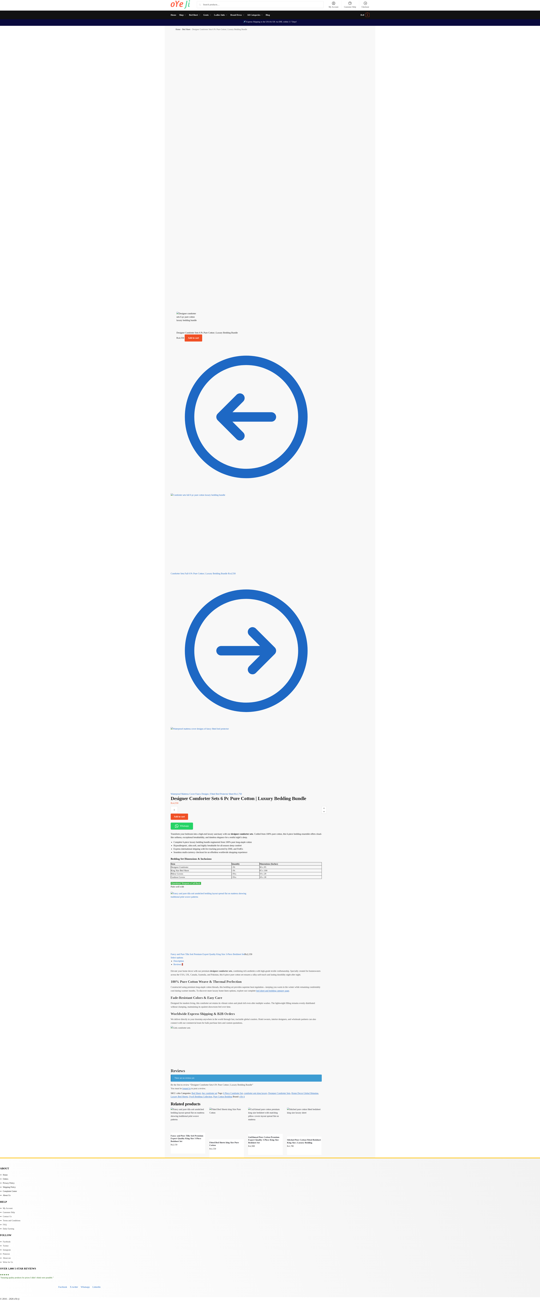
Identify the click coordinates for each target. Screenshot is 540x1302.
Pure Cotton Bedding (222, 1096)
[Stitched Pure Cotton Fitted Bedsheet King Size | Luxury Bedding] (304, 1122)
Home (178, 29)
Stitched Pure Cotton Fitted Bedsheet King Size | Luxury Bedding (304, 1141)
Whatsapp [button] (184, 826)
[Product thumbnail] (246, 922)
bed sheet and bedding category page (272, 991)
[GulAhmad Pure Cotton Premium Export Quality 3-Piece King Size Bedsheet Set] (265, 1121)
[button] (365, 15)
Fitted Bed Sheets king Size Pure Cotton (224, 1143)
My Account (333, 7)
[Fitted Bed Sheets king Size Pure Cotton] (226, 1123)
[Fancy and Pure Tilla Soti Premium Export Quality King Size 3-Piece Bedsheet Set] (188, 1120)
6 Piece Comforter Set (233, 1093)
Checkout (365, 7)
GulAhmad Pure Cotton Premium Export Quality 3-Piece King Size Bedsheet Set (263, 1140)
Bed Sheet (186, 29)
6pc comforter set (209, 1093)
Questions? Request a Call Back (186, 883)
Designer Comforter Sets (279, 1093)
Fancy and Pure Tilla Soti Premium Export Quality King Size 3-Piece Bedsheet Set (208, 954)
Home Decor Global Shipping (304, 1093)
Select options (177, 957)
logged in (186, 1088)
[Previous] (171, 890)
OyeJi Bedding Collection (200, 1096)
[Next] (173, 890)
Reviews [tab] (178, 964)
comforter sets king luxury (255, 1093)
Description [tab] (179, 961)
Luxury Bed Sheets (179, 1096)
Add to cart (193, 338)
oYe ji (242, 1096)
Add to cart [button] (265, 1152)
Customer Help (350, 7)
